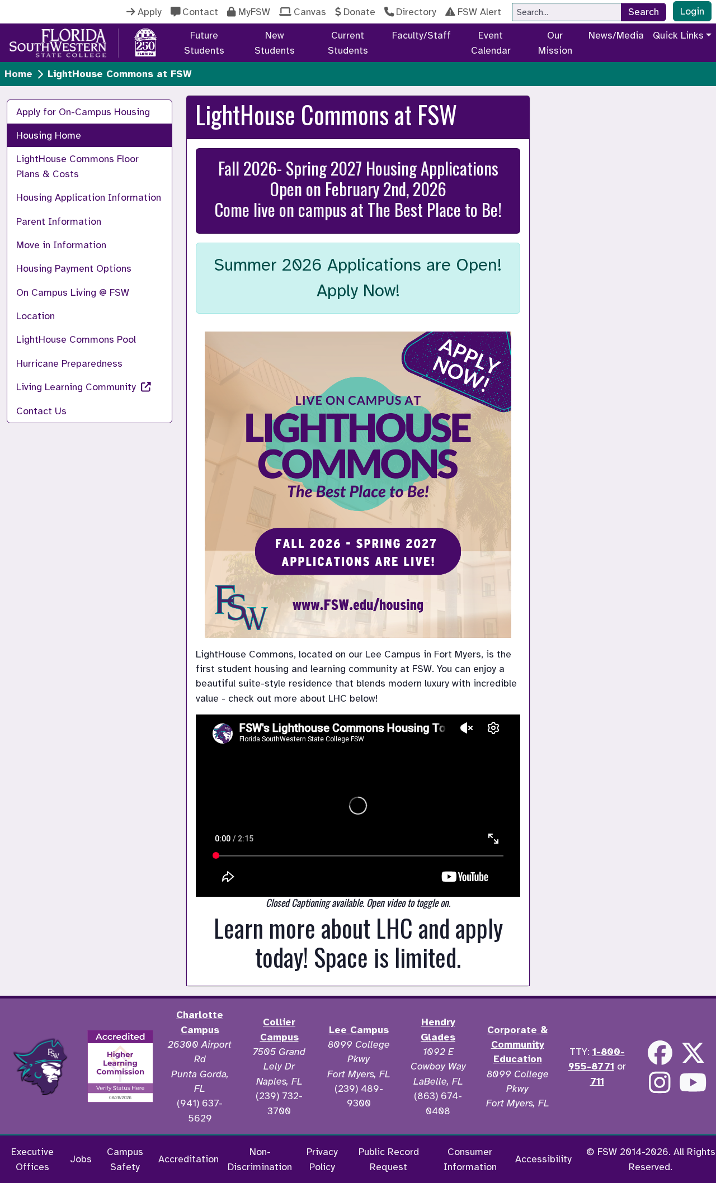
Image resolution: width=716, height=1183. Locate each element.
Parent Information (58, 221)
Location (35, 316)
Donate (359, 12)
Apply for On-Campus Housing (83, 112)
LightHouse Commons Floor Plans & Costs (77, 166)
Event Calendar (491, 42)
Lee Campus (359, 1030)
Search (643, 12)
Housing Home (48, 135)
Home (18, 74)
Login (692, 11)
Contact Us (41, 411)
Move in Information (61, 245)
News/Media (616, 35)
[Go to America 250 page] (145, 41)
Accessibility (543, 1159)
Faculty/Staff (421, 35)
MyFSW (254, 12)
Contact (200, 12)
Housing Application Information (88, 197)
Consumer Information (470, 1159)
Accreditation (188, 1159)
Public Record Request (389, 1159)
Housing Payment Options (73, 268)
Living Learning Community (77, 387)
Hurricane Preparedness (69, 363)
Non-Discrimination (260, 1159)
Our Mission (555, 42)
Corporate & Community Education (517, 1045)
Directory (416, 12)
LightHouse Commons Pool (76, 339)
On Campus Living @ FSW (72, 292)
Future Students (204, 42)
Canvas (310, 12)
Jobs (81, 1159)
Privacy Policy (322, 1159)
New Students (275, 42)
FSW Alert (479, 12)
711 (597, 1081)
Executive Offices (32, 1159)
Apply (150, 12)
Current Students (348, 42)
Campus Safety (125, 1159)
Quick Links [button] (678, 35)
